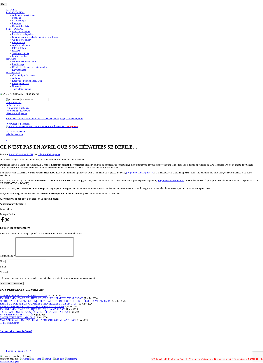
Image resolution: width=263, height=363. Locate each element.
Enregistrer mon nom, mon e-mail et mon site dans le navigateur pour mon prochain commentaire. (50, 278)
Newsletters (17, 86)
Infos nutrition (19, 48)
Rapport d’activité (20, 26)
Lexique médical (20, 56)
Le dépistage (18, 64)
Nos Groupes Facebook (18, 123)
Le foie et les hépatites (22, 34)
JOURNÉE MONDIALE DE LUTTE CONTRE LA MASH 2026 (32, 309)
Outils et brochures (21, 31)
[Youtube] (47, 359)
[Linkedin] (58, 359)
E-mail (3, 266)
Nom (2, 261)
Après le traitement (21, 45)
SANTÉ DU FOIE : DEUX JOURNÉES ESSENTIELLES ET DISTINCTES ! (39, 303)
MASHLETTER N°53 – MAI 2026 (17, 317)
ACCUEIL (11, 9)
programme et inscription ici (139, 172)
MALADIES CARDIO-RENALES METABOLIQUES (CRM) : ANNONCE (38, 320)
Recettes (16, 50)
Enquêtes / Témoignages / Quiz (27, 80)
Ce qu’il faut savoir (21, 39)
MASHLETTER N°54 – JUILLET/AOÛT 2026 (23, 295)
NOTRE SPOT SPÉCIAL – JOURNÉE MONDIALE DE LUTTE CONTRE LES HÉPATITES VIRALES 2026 (55, 301)
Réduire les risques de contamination (29, 67)
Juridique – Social (20, 53)
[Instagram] (71, 359)
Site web (4, 272)
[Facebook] (35, 359)
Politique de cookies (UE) (18, 351)
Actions (16, 78)
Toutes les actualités (21, 89)
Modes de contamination (24, 61)
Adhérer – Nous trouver (23, 15)
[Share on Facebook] (2, 221)
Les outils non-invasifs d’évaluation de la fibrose (35, 37)
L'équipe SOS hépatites (49, 154)
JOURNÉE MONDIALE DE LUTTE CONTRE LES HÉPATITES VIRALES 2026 (41, 298)
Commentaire (7, 255)
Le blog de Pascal (20, 83)
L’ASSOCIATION (15, 12)
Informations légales (9, 361)
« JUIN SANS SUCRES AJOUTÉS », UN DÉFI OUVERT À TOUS (34, 312)
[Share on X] (7, 221)
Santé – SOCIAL (14, 28)
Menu (3, 4)
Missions (16, 18)
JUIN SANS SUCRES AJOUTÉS (17, 314)
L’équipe (16, 23)
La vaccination (19, 69)
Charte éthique (19, 20)
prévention (11, 59)
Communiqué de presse (23, 75)
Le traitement (18, 42)
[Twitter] (24, 359)
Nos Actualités (13, 72)
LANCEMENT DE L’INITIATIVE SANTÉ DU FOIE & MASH (32, 306)
